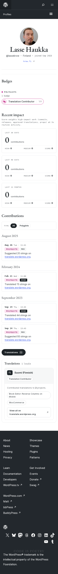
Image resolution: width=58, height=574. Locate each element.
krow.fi (28, 61)
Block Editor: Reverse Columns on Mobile (25, 395)
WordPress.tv (12, 485)
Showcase (36, 440)
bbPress (9, 507)
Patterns (35, 457)
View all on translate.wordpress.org (23, 412)
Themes (34, 446)
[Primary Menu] (50, 14)
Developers (10, 479)
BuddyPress (12, 512)
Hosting (7, 451)
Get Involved (37, 468)
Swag (34, 485)
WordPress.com (14, 495)
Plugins (34, 451)
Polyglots (24, 225)
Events (34, 473)
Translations (13, 352)
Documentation (12, 473)
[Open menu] (53, 5)
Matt (7, 501)
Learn (6, 468)
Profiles (7, 14)
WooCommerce (16, 402)
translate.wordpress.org (17, 256)
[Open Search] (43, 5)
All (13, 225)
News (6, 446)
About (6, 440)
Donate (36, 479)
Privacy (7, 457)
